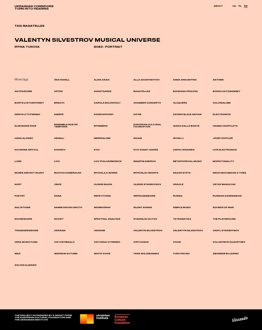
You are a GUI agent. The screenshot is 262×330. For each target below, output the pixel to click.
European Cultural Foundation (147, 125)
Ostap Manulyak (224, 184)
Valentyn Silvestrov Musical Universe (87, 40)
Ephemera (101, 126)
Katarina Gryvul (27, 150)
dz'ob (137, 114)
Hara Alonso (24, 138)
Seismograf (102, 207)
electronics (222, 114)
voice (177, 242)
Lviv (57, 161)
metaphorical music (187, 161)
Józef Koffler (223, 138)
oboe (57, 184)
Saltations (22, 207)
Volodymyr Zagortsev (229, 242)
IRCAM (137, 138)
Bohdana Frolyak (185, 91)
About (218, 6)
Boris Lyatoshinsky (226, 91)
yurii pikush (181, 253)
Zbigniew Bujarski (226, 253)
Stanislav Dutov (145, 219)
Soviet (59, 219)
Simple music (182, 207)
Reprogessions (144, 196)
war (17, 253)
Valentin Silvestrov (148, 230)
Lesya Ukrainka (184, 150)
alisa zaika (102, 80)
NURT (18, 184)
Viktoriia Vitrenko (107, 242)
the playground (224, 219)
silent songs (142, 207)
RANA (57, 196)
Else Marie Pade (25, 126)
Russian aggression (227, 196)
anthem (218, 80)
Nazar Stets (182, 173)
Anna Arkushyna (185, 80)
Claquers (180, 103)
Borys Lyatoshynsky (29, 103)
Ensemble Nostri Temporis (66, 125)
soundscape (23, 219)
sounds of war (223, 207)
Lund (18, 161)
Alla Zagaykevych (146, 80)
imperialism (102, 138)
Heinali (59, 138)
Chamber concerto (147, 103)
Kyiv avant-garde (145, 150)
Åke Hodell (62, 80)
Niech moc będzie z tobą (229, 173)
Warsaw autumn (65, 253)
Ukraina (60, 230)
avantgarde (102, 91)
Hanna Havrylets (225, 126)
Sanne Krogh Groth (68, 207)
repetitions (102, 196)
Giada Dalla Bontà (186, 126)
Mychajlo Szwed (106, 173)
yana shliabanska (146, 253)
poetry (20, 196)
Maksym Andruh (144, 161)
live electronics (225, 150)
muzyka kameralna (67, 173)
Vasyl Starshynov (226, 230)
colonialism (221, 103)
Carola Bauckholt (107, 103)
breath (59, 103)
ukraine (99, 230)
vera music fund (26, 242)
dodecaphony (104, 114)
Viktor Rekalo (64, 242)
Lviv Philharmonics (107, 161)
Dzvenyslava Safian (187, 114)
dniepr (59, 114)
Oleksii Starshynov (147, 184)
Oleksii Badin (103, 184)
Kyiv (97, 150)
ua (234, 6)
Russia (178, 196)
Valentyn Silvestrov (188, 230)
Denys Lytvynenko (27, 114)
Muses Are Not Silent (29, 173)
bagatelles (141, 91)
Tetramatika (182, 219)
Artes (58, 91)
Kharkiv (60, 150)
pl (240, 6)
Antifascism (23, 91)
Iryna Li (178, 138)
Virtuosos (141, 242)
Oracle (178, 184)
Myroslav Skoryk (145, 173)
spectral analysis (107, 219)
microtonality (223, 161)
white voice (102, 253)
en (245, 6)
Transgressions (26, 230)
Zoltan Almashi (26, 265)
